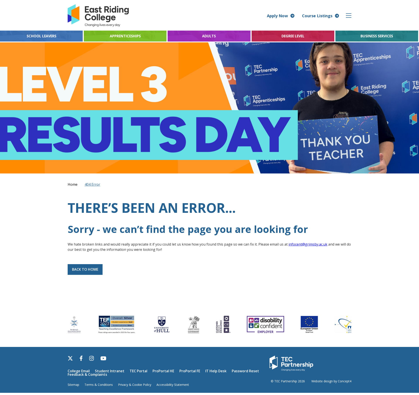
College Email (79, 371)
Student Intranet (109, 371)
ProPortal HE (163, 371)
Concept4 (344, 381)
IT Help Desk (216, 371)
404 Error (92, 184)
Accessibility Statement (172, 385)
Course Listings (317, 15)
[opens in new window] (291, 362)
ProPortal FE (189, 371)
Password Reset (245, 371)
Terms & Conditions (98, 385)
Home (72, 184)
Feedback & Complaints (87, 374)
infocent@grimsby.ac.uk (307, 244)
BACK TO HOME (85, 269)
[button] (349, 15)
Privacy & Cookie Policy (134, 385)
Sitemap (73, 385)
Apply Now (277, 15)
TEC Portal (138, 371)
